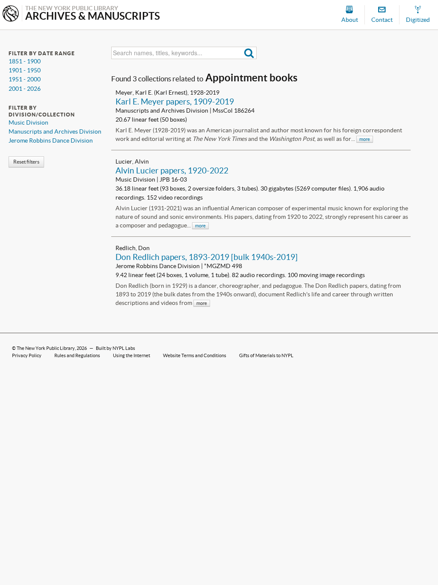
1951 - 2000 (25, 79)
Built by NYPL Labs (115, 348)
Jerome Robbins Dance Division (51, 140)
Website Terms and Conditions (194, 355)
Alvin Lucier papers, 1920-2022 (171, 170)
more (364, 139)
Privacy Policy (26, 355)
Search (249, 53)
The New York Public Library (46, 348)
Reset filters (26, 161)
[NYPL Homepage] (11, 14)
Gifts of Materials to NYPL (266, 355)
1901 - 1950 (25, 70)
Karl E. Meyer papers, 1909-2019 (174, 101)
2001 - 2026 (25, 88)
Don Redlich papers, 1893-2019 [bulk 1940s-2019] (206, 257)
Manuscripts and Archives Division (55, 131)
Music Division (28, 122)
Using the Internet (131, 355)
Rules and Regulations (77, 355)
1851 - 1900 (25, 61)
